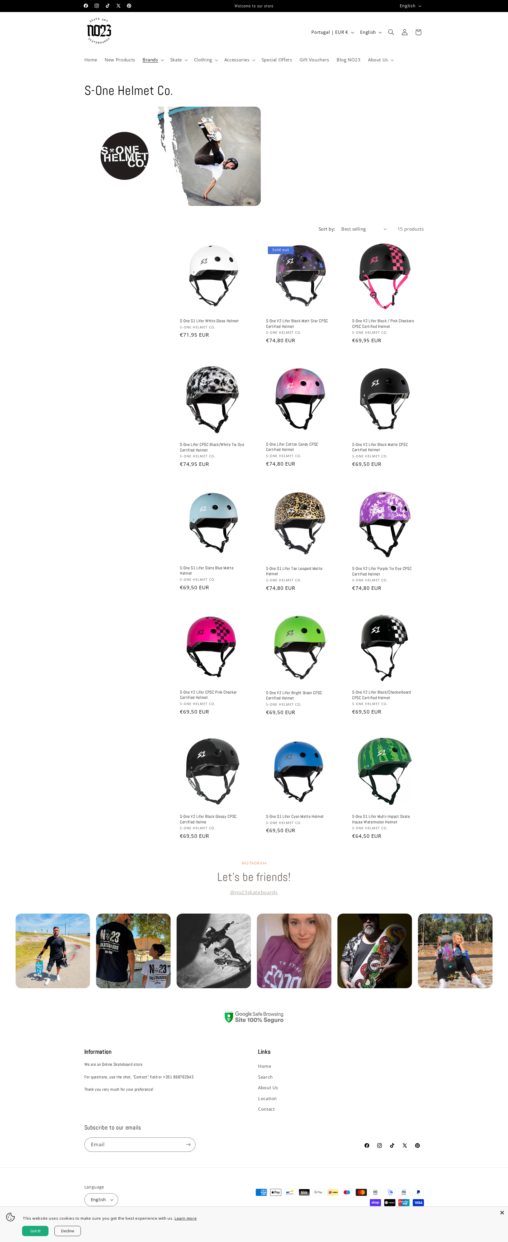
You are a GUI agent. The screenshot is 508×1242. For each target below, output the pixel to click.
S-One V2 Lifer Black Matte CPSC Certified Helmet (380, 447)
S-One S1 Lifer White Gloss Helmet (209, 320)
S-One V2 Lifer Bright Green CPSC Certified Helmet (294, 695)
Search (265, 1077)
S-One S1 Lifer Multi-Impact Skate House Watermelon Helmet (381, 819)
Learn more (186, 1218)
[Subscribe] (188, 1144)
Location (267, 1098)
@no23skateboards (254, 892)
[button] (152, 59)
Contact (266, 1109)
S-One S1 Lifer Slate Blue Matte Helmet (206, 570)
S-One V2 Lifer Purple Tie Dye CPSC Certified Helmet (382, 571)
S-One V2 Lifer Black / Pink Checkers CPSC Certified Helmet (383, 323)
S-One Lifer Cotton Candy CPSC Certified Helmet (292, 447)
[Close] (502, 1213)
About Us (268, 1087)
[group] (52, 951)
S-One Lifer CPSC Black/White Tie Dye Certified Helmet (212, 447)
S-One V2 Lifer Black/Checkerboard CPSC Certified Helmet (381, 694)
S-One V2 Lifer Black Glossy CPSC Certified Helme (208, 819)
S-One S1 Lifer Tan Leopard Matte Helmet (294, 571)
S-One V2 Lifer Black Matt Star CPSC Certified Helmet (297, 323)
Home (264, 1066)
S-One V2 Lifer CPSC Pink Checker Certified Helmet (208, 694)
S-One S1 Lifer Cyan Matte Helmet (295, 816)
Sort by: (327, 229)
